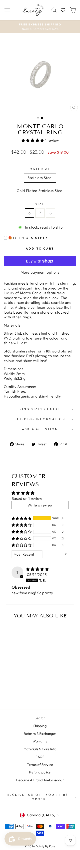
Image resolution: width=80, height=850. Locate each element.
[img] (37, 569)
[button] (33, 140)
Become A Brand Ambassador (40, 780)
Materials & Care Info (40, 749)
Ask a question (40, 429)
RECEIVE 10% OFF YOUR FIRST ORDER (39, 797)
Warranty (39, 741)
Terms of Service (40, 764)
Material (40, 169)
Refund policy (40, 772)
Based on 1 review (27, 498)
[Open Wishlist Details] (63, 10)
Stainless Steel (40, 177)
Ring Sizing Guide (40, 409)
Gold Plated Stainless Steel (40, 190)
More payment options (40, 272)
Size (40, 204)
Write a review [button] (40, 505)
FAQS (40, 757)
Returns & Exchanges (40, 733)
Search (40, 718)
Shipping (40, 726)
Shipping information (40, 419)
